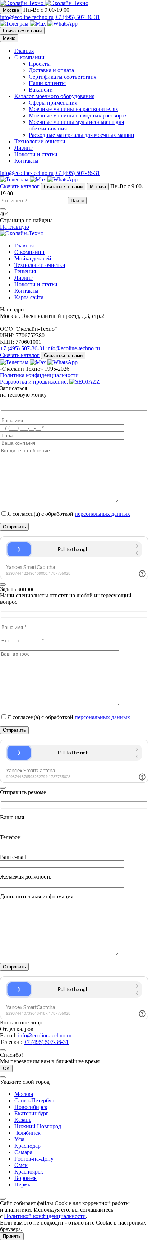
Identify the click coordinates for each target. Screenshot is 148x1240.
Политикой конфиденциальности (45, 1216)
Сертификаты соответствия (62, 77)
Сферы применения (53, 103)
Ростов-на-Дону (34, 1159)
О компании (29, 57)
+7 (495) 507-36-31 (77, 17)
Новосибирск (30, 1107)
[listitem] (15, 23)
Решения (25, 271)
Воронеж (25, 1178)
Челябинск (27, 1133)
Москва (11, 10)
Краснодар (27, 1146)
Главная (24, 51)
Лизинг (23, 148)
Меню (9, 38)
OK (6, 1068)
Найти (77, 200)
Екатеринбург (31, 1113)
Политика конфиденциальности (39, 375)
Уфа (19, 1139)
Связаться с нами (22, 30)
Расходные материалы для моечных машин (81, 135)
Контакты (26, 161)
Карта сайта (28, 297)
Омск (21, 1165)
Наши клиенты (47, 83)
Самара (23, 1152)
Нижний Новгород (37, 1126)
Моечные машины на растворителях (73, 109)
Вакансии (41, 90)
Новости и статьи (35, 154)
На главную (14, 227)
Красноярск (28, 1172)
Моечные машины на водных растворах (78, 115)
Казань (22, 1120)
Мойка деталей (32, 258)
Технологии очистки (39, 141)
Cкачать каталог (20, 186)
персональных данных (102, 514)
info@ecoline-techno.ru (27, 17)
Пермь (22, 1184)
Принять (12, 1236)
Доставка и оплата (51, 70)
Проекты (40, 64)
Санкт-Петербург (35, 1100)
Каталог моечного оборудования (54, 96)
